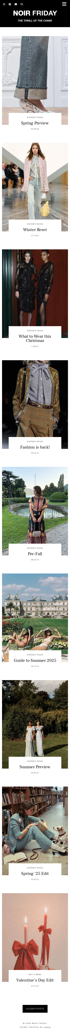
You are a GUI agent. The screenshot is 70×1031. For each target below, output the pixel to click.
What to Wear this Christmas (35, 338)
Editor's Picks (35, 117)
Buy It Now (35, 974)
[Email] (16, 4)
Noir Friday (39, 1023)
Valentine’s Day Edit (35, 980)
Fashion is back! (35, 447)
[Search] (22, 4)
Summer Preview (35, 767)
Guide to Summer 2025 (35, 660)
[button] (65, 4)
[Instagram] (4, 4)
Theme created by (35, 1027)
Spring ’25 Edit (35, 873)
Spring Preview (35, 123)
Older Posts (35, 1008)
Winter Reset (35, 229)
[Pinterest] (10, 4)
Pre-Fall (35, 554)
